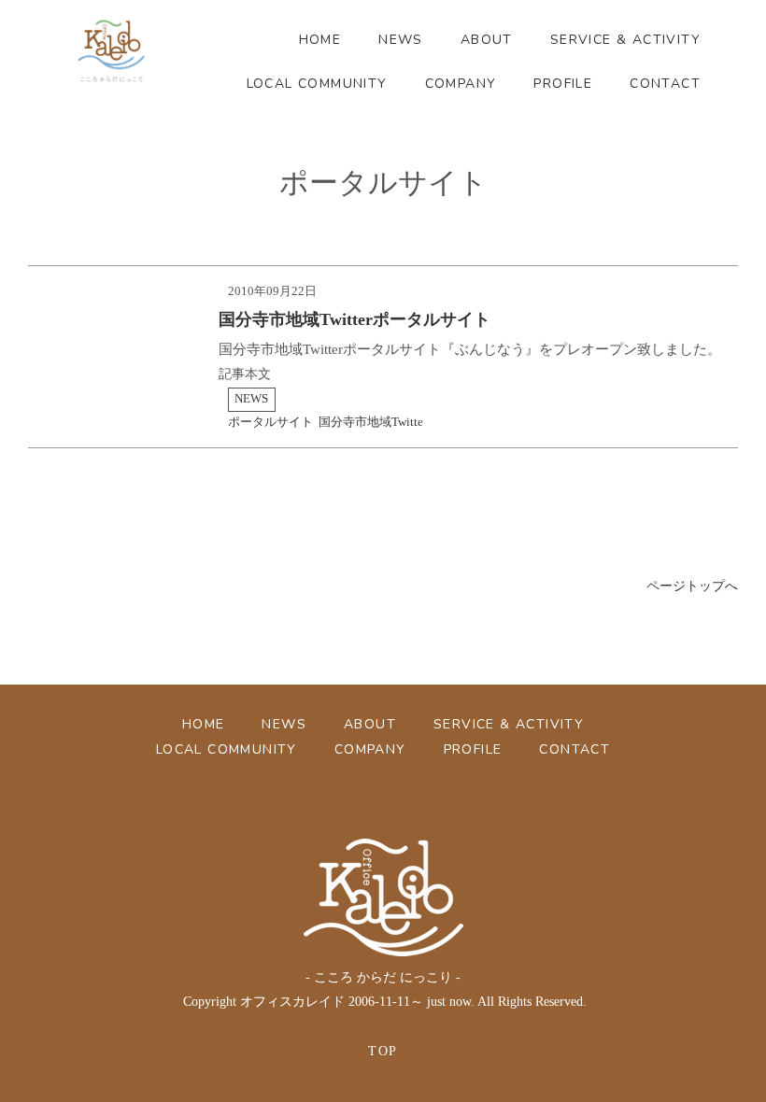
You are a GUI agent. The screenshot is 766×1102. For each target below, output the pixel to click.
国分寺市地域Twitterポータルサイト (354, 319)
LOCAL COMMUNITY (317, 83)
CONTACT (665, 83)
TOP (382, 1051)
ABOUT (487, 40)
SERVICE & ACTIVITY (625, 40)
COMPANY (461, 83)
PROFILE (562, 83)
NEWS (400, 40)
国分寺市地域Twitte (371, 422)
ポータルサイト (270, 422)
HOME (320, 40)
